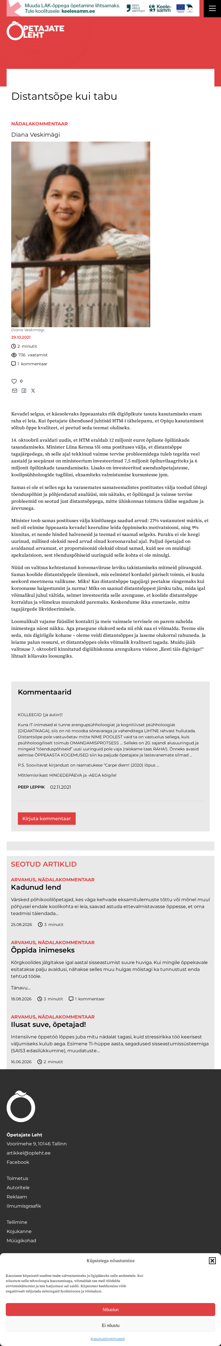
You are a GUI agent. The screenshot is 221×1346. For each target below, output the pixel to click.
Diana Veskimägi (35, 134)
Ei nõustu (110, 1325)
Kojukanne (19, 1231)
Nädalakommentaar (39, 124)
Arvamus (23, 879)
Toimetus (17, 1178)
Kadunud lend (36, 887)
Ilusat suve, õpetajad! (48, 1025)
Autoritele (18, 1187)
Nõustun (111, 1309)
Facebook (18, 1162)
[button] (212, 1261)
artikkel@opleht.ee (29, 1153)
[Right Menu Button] (212, 9)
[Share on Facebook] (23, 390)
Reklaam (17, 1197)
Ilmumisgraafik (24, 1206)
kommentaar (32, 363)
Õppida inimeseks (43, 950)
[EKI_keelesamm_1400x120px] (103, 8)
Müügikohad (21, 1240)
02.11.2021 (60, 787)
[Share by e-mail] (14, 390)
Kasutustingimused (108, 1338)
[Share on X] (33, 390)
